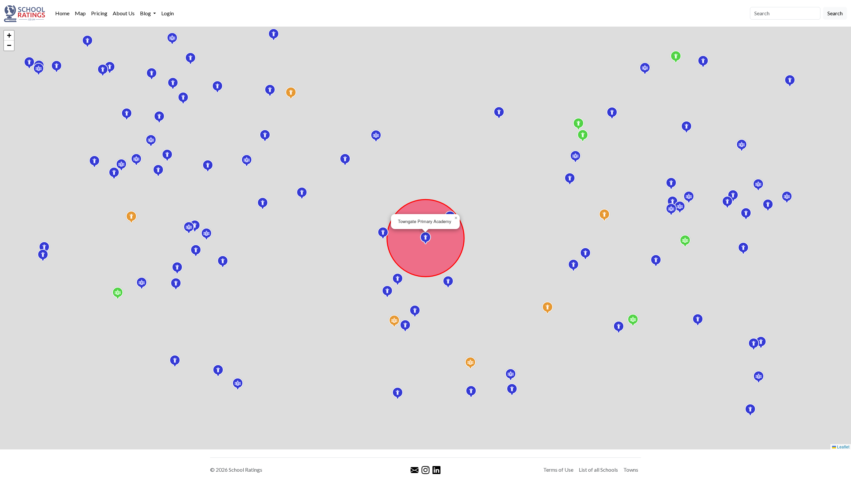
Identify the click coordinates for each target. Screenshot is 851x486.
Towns (630, 469)
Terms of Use (558, 469)
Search (835, 13)
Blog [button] (146, 13)
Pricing (99, 13)
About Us (124, 13)
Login (167, 13)
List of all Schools (598, 469)
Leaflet (842, 446)
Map (80, 13)
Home (62, 13)
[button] (158, 170)
